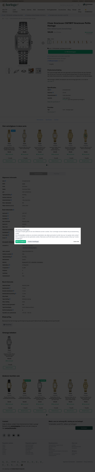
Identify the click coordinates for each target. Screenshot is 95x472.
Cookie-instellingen (33, 241)
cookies (47, 231)
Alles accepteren (20, 241)
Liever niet (76, 241)
